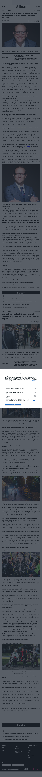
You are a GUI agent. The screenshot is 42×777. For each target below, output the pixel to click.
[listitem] (21, 386)
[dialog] (21, 388)
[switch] (34, 388)
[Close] (40, 371)
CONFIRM (13, 404)
